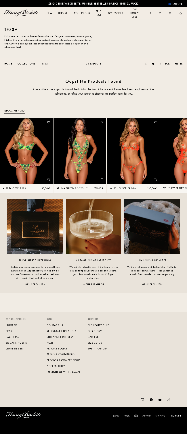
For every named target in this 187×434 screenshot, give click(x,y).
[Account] (151, 13)
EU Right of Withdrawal (64, 372)
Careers (93, 337)
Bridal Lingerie (16, 342)
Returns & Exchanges (62, 331)
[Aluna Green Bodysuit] (80, 151)
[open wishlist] (170, 13)
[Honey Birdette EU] (21, 13)
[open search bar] (160, 13)
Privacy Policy (57, 348)
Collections (26, 63)
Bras (9, 331)
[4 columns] (153, 64)
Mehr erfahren (35, 284)
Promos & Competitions (64, 360)
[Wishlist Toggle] (48, 122)
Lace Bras (12, 337)
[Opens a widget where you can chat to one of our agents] (173, 427)
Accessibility (56, 366)
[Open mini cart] (180, 13)
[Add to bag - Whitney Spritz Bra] (155, 179)
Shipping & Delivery (60, 337)
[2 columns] (146, 64)
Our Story (95, 331)
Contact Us (55, 325)
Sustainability (98, 348)
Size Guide (95, 342)
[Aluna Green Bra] (26, 151)
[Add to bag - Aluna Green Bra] (48, 179)
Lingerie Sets (15, 348)
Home (8, 63)
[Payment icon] (160, 416)
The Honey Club (98, 325)
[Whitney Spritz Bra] (133, 151)
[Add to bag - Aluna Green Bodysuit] (102, 179)
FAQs (50, 342)
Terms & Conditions (61, 354)
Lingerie (11, 325)
